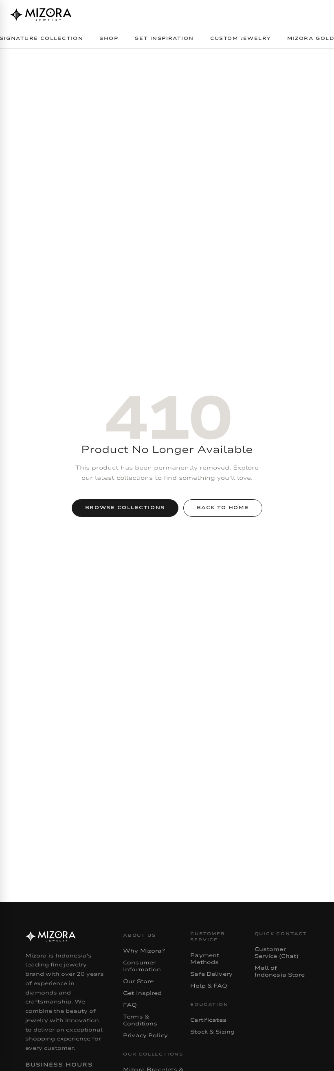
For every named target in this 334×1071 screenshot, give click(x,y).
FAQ (130, 1005)
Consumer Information (142, 966)
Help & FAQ (208, 986)
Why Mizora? (144, 951)
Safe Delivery (211, 974)
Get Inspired (142, 993)
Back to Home (223, 508)
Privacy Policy (145, 1035)
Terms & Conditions (140, 1020)
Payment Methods (204, 959)
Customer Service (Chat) (277, 953)
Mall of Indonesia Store (280, 971)
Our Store (138, 981)
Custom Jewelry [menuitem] (240, 38)
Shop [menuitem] (108, 38)
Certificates (208, 1020)
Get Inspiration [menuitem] (163, 38)
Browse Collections (125, 508)
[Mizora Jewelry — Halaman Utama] (41, 14)
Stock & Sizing (212, 1032)
